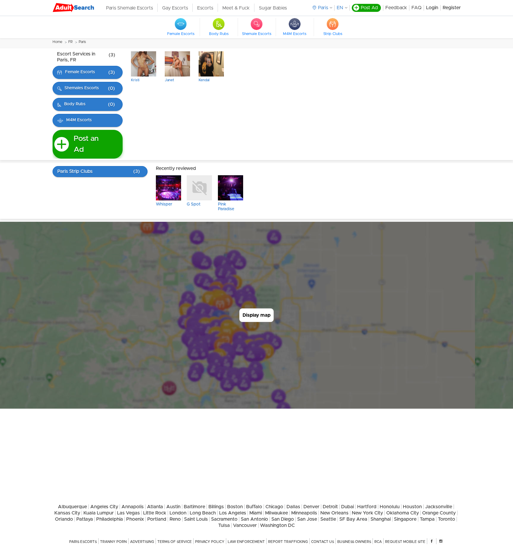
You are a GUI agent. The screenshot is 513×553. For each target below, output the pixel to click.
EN (340, 7)
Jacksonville (438, 506)
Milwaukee (276, 513)
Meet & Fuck (236, 8)
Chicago (274, 506)
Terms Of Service (174, 542)
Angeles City (104, 506)
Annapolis (132, 506)
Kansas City (67, 513)
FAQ (416, 7)
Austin (173, 506)
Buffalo (254, 506)
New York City (367, 513)
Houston (412, 506)
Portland (156, 519)
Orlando (64, 519)
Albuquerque (72, 506)
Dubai (347, 506)
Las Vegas (128, 513)
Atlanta (155, 506)
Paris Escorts (83, 542)
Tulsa (224, 525)
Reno (175, 519)
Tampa (427, 519)
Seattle (328, 519)
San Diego (282, 519)
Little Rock (154, 513)
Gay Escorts (175, 8)
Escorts (205, 8)
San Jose (307, 519)
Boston (235, 506)
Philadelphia (109, 519)
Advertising (142, 542)
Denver (311, 506)
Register (452, 7)
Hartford (366, 506)
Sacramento (224, 519)
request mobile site (405, 542)
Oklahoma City (402, 513)
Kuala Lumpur (98, 513)
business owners (354, 542)
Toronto (446, 519)
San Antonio (254, 519)
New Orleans (334, 513)
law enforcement (246, 542)
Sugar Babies (273, 8)
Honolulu (390, 506)
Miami (255, 513)
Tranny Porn (113, 542)
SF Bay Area (353, 519)
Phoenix (135, 519)
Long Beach (203, 513)
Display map (256, 315)
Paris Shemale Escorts (129, 8)
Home (57, 42)
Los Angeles (232, 513)
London (178, 513)
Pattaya (84, 519)
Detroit (330, 506)
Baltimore (194, 506)
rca (378, 542)
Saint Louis (196, 519)
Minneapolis (304, 513)
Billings (216, 506)
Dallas (293, 506)
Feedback (396, 7)
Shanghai (380, 519)
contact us (322, 542)
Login (432, 7)
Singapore (405, 519)
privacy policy (209, 542)
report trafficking (288, 542)
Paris (82, 42)
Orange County (439, 513)
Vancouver (245, 525)
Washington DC (277, 525)
